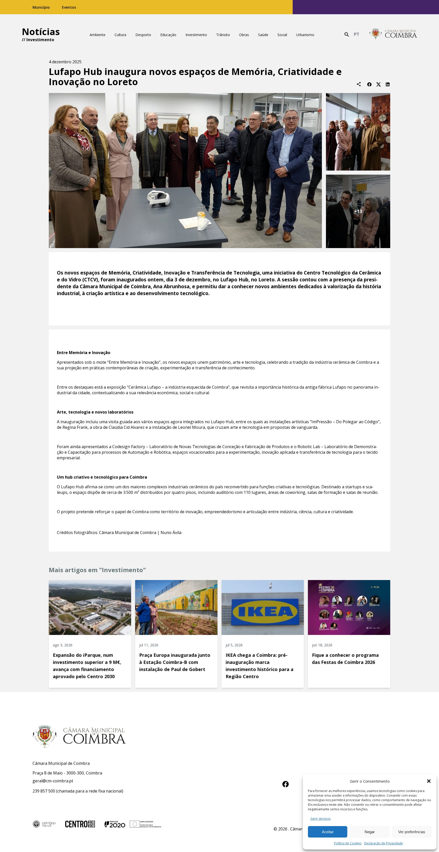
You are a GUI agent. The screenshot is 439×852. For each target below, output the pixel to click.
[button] (428, 781)
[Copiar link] (359, 84)
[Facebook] (369, 84)
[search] (347, 34)
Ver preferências (411, 832)
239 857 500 (44, 791)
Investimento (40, 39)
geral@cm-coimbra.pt (53, 781)
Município (41, 7)
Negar (370, 832)
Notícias (41, 31)
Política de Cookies (348, 843)
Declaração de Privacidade (383, 843)
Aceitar (328, 832)
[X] (378, 84)
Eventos (69, 7)
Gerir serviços (320, 818)
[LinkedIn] (387, 84)
